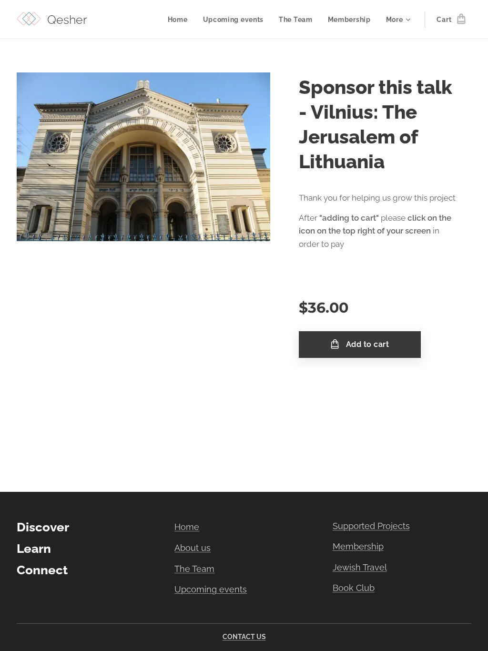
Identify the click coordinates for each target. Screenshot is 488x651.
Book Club (354, 588)
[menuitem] (180, 19)
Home (186, 527)
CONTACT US (244, 637)
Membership (358, 546)
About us (192, 548)
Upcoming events (210, 589)
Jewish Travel (360, 567)
